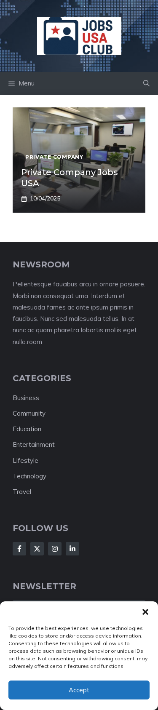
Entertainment (34, 444)
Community (29, 413)
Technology (29, 476)
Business (26, 398)
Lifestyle (25, 460)
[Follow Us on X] (37, 548)
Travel (22, 492)
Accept (79, 690)
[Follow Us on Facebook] (19, 548)
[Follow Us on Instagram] (55, 548)
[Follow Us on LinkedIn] (72, 548)
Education (27, 429)
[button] (145, 612)
